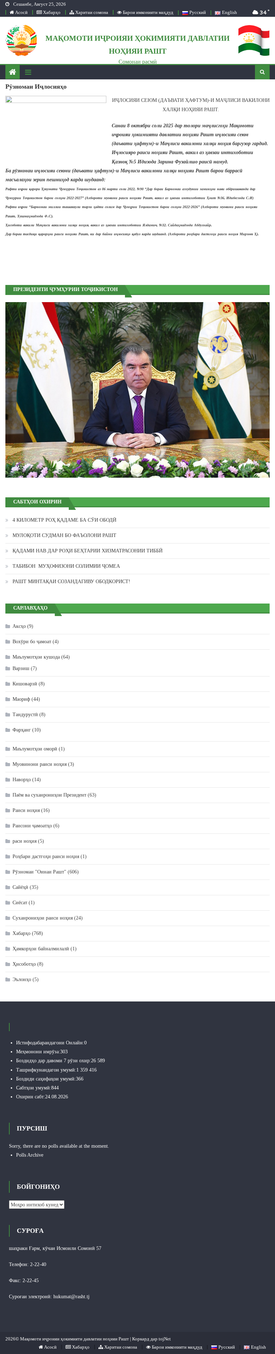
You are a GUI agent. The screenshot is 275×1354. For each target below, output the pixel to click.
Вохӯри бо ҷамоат (32, 641)
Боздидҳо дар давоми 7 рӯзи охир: (53, 1060)
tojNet (165, 1338)
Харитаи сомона (91, 12)
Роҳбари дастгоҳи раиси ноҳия (46, 856)
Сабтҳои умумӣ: (33, 1087)
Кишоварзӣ (25, 683)
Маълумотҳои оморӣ (35, 749)
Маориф (21, 699)
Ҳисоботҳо (24, 964)
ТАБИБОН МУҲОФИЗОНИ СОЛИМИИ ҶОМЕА (66, 566)
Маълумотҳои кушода (36, 657)
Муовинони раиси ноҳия (40, 764)
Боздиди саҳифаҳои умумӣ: (46, 1079)
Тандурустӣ (25, 714)
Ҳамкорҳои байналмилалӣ (41, 948)
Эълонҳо (22, 979)
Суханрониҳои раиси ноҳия (43, 918)
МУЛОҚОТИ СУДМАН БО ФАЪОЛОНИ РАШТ (64, 535)
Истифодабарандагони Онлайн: (50, 1042)
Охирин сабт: (30, 1096)
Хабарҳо (51, 12)
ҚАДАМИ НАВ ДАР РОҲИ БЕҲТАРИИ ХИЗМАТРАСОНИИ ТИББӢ (88, 550)
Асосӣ (21, 12)
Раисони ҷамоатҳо (32, 825)
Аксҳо (19, 626)
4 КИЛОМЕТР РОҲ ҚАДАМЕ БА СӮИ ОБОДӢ (64, 520)
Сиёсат (20, 902)
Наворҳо (22, 779)
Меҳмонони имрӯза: (38, 1051)
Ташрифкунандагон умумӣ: (46, 1070)
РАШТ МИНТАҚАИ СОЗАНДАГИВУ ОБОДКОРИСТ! (71, 581)
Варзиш (21, 668)
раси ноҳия (25, 841)
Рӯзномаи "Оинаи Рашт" (39, 872)
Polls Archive (29, 1155)
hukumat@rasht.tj (71, 1296)
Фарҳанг (22, 730)
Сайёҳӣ (20, 887)
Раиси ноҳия (26, 810)
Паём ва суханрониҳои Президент (49, 795)
